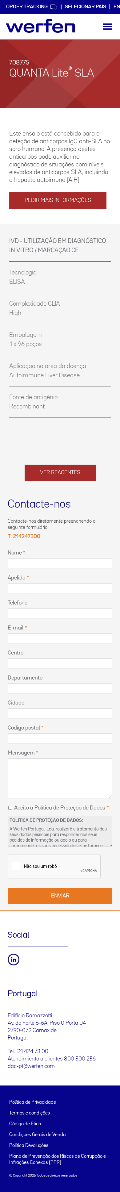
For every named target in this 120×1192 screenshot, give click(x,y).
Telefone (17, 602)
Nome (15, 552)
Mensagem (21, 753)
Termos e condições (29, 1113)
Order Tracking (27, 7)
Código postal (24, 728)
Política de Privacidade (32, 1102)
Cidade (16, 703)
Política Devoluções (29, 1146)
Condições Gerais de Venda (37, 1135)
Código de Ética (25, 1124)
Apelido (16, 577)
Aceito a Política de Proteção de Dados (59, 807)
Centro (15, 652)
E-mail (15, 627)
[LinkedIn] (13, 959)
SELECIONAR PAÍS (85, 7)
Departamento (25, 677)
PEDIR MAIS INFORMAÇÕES (58, 200)
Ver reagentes (60, 472)
